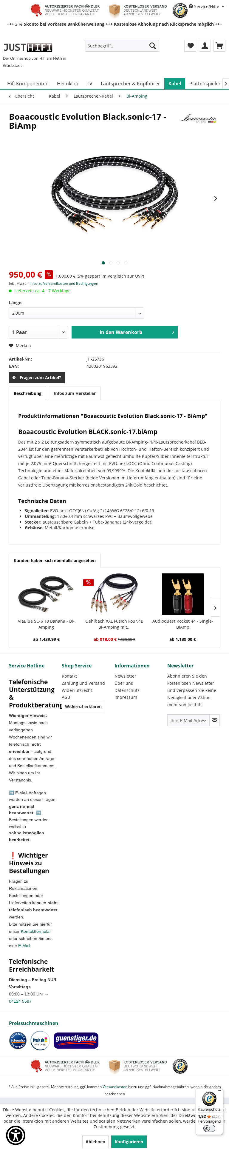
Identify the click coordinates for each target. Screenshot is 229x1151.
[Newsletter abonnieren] (214, 720)
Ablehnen (95, 1141)
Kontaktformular (36, 931)
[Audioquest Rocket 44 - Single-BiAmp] (182, 594)
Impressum (125, 697)
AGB (66, 697)
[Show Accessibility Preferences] (15, 1135)
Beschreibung (27, 393)
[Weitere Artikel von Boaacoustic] (199, 122)
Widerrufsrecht (77, 690)
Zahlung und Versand (83, 683)
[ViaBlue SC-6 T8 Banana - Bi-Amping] (46, 594)
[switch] (209, 1128)
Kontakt (69, 676)
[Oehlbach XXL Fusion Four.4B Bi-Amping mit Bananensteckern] (114, 594)
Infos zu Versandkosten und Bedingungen (64, 283)
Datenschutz (127, 690)
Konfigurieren (129, 1141)
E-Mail (24, 945)
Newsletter (125, 676)
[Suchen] (152, 46)
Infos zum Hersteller (75, 393)
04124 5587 (20, 1001)
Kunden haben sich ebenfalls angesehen (55, 560)
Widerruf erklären (83, 706)
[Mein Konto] (205, 46)
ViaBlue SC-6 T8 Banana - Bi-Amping (46, 624)
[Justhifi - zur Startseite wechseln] (28, 47)
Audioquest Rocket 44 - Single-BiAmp (182, 624)
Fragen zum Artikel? (40, 377)
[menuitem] (122, 46)
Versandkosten (115, 1086)
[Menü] (219, 1091)
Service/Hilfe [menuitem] (206, 6)
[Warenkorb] (219, 46)
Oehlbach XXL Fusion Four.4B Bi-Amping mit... (114, 624)
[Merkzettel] (190, 46)
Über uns (123, 683)
